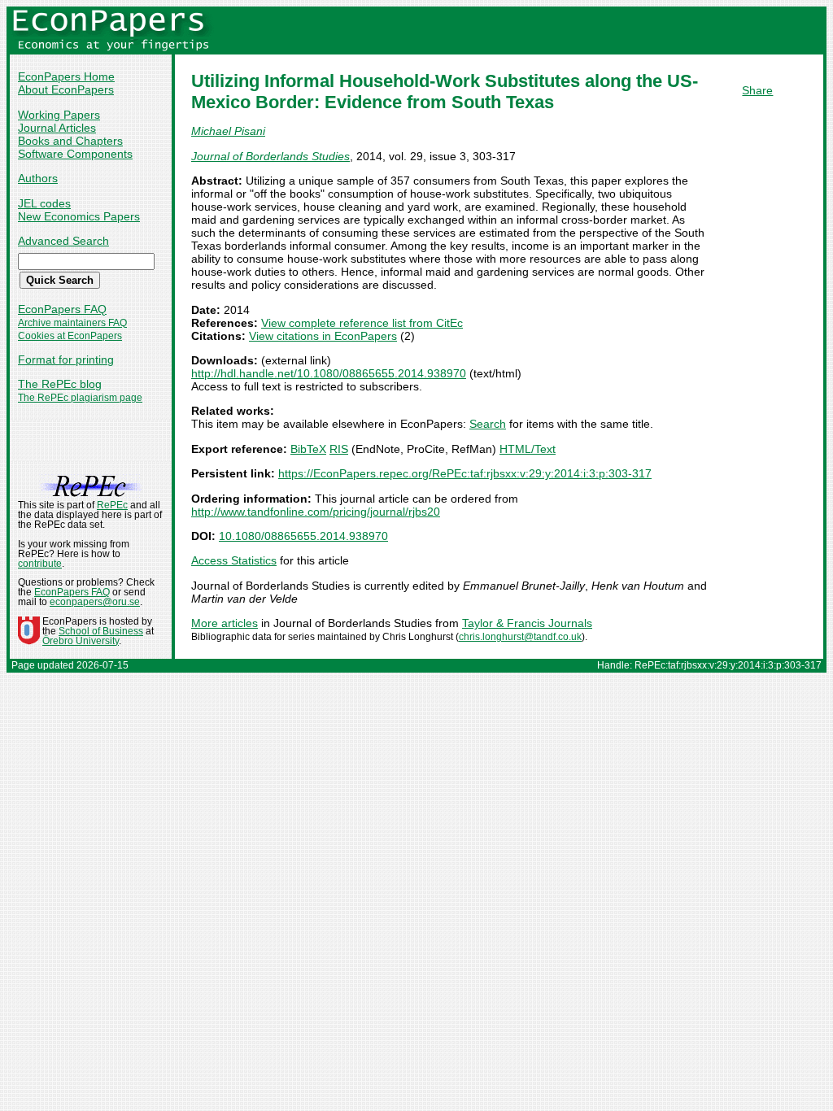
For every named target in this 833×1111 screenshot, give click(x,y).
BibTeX (308, 448)
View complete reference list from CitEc (362, 322)
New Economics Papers (79, 216)
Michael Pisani (228, 130)
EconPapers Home (66, 76)
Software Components (75, 153)
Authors (38, 178)
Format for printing (66, 359)
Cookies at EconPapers (70, 336)
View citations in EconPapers (323, 335)
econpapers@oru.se (95, 602)
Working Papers (59, 114)
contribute (40, 564)
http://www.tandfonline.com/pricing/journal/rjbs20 (315, 511)
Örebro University (80, 641)
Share (757, 90)
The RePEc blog (60, 383)
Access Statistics (234, 560)
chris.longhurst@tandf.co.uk (520, 637)
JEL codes (44, 203)
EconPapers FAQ (62, 309)
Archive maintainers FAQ (72, 323)
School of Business (101, 631)
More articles (224, 623)
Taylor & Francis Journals (527, 623)
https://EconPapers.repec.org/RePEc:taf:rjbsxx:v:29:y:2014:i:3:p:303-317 (465, 473)
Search (487, 423)
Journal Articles (57, 127)
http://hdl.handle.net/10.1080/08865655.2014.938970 (328, 373)
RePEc (112, 505)
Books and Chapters (70, 140)
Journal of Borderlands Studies (270, 156)
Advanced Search (63, 240)
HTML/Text (527, 448)
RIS (338, 448)
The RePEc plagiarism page (80, 398)
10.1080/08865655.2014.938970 (303, 535)
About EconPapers (66, 89)
